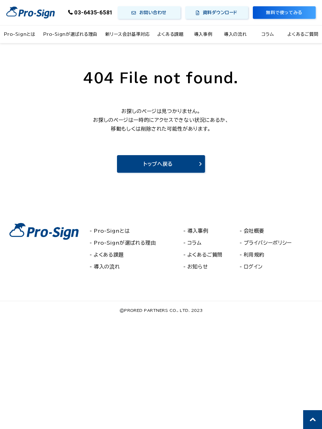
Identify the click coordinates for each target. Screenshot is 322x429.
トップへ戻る (158, 163)
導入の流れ (235, 34)
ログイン (253, 266)
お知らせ (197, 266)
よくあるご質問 (302, 34)
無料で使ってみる (284, 12)
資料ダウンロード (220, 12)
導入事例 (203, 34)
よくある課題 (170, 34)
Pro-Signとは (20, 34)
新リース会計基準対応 (127, 34)
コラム (268, 34)
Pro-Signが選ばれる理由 (70, 34)
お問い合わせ (153, 12)
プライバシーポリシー (268, 242)
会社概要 (254, 230)
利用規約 (254, 254)
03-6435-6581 (93, 12)
